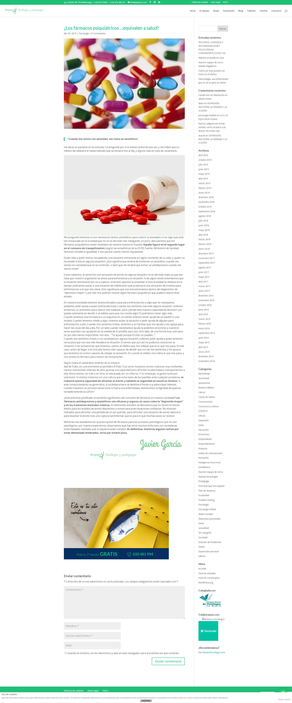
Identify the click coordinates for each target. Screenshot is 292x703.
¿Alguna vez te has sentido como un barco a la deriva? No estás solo (212, 127)
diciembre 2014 (206, 356)
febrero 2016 (204, 323)
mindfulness (204, 467)
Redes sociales (205, 514)
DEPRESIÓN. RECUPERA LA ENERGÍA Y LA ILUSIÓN (212, 107)
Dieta (201, 425)
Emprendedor (205, 439)
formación (203, 457)
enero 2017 (204, 290)
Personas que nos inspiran (211, 485)
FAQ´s (225, 2)
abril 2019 (203, 178)
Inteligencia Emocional (209, 462)
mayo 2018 (204, 230)
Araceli (201, 135)
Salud (201, 523)
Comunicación (205, 401)
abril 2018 (203, 234)
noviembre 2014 (206, 361)
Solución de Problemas (209, 542)
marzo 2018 (204, 239)
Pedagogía (203, 481)
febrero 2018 (204, 244)
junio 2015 (203, 337)
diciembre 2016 (206, 295)
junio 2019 (203, 169)
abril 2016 (203, 314)
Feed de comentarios (208, 577)
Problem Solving (206, 500)
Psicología (84, 33)
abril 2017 (203, 281)
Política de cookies (200, 2)
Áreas (216, 11)
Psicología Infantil (207, 509)
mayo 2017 (204, 276)
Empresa (202, 448)
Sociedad (202, 537)
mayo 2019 (204, 173)
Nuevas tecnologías (208, 476)
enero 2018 (204, 248)
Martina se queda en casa (211, 57)
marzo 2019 (204, 183)
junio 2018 (203, 225)
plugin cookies (284, 699)
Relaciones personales (209, 518)
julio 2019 (203, 164)
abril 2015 (203, 347)
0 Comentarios (98, 33)
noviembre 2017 (206, 258)
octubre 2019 (205, 159)
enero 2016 (204, 328)
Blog (240, 11)
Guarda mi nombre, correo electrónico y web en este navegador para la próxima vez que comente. (123, 653)
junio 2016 (203, 309)
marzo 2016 (204, 319)
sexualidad (203, 528)
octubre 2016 (205, 305)
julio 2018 (203, 220)
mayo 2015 (204, 342)
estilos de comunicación (210, 453)
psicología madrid (207, 115)
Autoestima (204, 383)
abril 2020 (203, 155)
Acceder (202, 568)
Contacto (276, 11)
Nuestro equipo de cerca (210, 471)
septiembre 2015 (206, 333)
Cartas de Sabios (206, 397)
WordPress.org (205, 582)
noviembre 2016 (206, 300)
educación (203, 429)
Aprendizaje (204, 373)
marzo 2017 (204, 286)
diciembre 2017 (206, 253)
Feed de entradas (207, 573)
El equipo (204, 11)
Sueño (201, 546)
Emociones (203, 434)
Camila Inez (204, 95)
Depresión (203, 420)
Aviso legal (215, 2)
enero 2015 (204, 351)
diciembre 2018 (206, 197)
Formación (228, 11)
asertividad (203, 378)
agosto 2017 (204, 267)
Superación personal (208, 551)
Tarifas (263, 11)
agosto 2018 (204, 215)
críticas (201, 415)
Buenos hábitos (206, 387)
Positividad (203, 495)
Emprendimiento (206, 443)
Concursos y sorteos (208, 406)
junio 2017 (203, 272)
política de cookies (185, 698)
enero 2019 (204, 192)
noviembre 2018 (206, 201)
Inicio (193, 11)
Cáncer (201, 392)
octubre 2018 (205, 206)
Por (211, 652)
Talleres (251, 11)
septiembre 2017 (206, 262)
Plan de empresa (206, 490)
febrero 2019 (204, 188)
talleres (202, 556)
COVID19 (202, 410)
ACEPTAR (146, 701)
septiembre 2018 (206, 211)
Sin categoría (204, 532)
